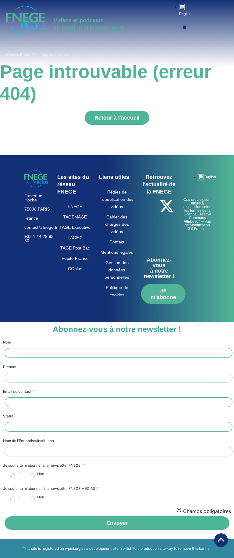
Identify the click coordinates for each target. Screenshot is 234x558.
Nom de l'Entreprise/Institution (28, 441)
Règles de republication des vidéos (117, 199)
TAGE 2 (75, 237)
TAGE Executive (74, 227)
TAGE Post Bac (75, 248)
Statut (8, 416)
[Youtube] (150, 223)
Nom (7, 342)
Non (40, 474)
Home (11, 55)
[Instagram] (158, 240)
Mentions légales (117, 252)
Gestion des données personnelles (117, 270)
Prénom (9, 367)
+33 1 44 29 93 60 (39, 238)
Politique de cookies (117, 291)
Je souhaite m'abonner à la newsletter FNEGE (44, 465)
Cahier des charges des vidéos (117, 224)
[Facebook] (150, 206)
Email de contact (19, 391)
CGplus (75, 268)
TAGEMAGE (75, 216)
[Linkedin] (166, 223)
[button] (184, 27)
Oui (20, 474)
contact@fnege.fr (41, 227)
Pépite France (75, 258)
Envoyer (117, 523)
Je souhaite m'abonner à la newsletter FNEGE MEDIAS (51, 488)
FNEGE (75, 206)
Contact (116, 241)
